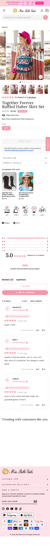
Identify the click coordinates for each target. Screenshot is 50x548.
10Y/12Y (7, 134)
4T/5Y (15, 128)
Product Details (12, 163)
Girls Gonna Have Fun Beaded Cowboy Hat (26, 194)
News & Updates (10, 490)
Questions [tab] (21, 280)
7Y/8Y (34, 128)
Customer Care (10, 479)
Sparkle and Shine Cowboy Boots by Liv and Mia (8, 195)
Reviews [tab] (7, 280)
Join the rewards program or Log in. (19, 150)
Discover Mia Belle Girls (15, 485)
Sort (25, 301)
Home (4, 27)
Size (4, 124)
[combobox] (25, 17)
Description (10, 158)
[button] (8, 97)
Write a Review (31, 293)
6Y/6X (25, 128)
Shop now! (39, 3)
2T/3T (6, 128)
